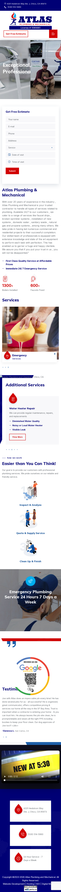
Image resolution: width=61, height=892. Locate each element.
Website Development (14, 884)
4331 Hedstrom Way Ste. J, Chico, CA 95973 (26, 4)
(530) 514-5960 (14, 7)
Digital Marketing (50, 884)
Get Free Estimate (16, 33)
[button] (3, 367)
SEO (38, 884)
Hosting (30, 884)
